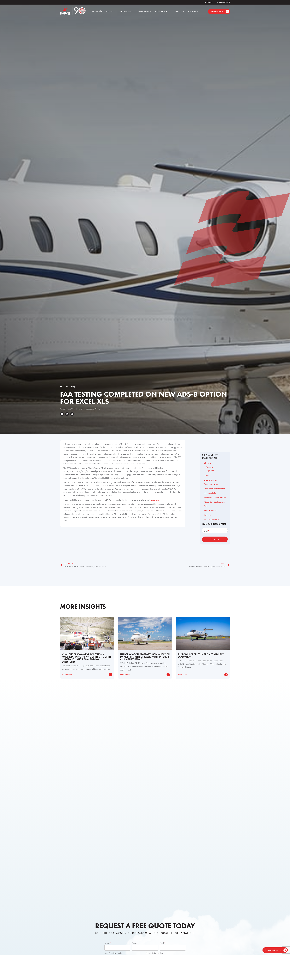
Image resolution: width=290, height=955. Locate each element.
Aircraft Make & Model (113, 953)
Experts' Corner (210, 480)
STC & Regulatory (211, 519)
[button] (111, 11)
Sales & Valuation (211, 510)
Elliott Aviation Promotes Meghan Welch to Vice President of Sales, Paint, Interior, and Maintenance (145, 657)
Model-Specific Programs (214, 502)
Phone (134, 943)
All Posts (207, 463)
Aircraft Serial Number (154, 953)
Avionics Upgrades (86, 408)
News (97, 408)
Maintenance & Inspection (215, 497)
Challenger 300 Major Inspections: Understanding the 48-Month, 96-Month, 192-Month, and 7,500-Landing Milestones (86, 658)
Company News (211, 484)
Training (207, 515)
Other (206, 506)
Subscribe (215, 539)
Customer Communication (214, 488)
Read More (67, 674)
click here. (155, 500)
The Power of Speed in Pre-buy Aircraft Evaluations (201, 655)
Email (162, 943)
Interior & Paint (210, 493)
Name (107, 943)
